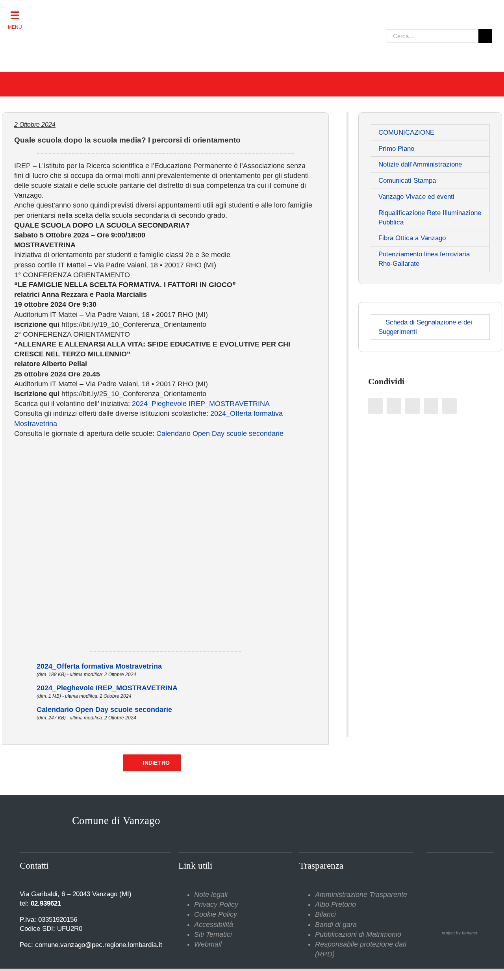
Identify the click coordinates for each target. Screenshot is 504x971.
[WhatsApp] (431, 406)
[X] (394, 406)
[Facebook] (375, 406)
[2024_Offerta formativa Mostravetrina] (25, 666)
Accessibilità (213, 924)
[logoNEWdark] (110, 12)
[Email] (449, 406)
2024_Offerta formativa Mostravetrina (99, 666)
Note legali (211, 895)
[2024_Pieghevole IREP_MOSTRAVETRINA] (25, 688)
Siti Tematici (213, 934)
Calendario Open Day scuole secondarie (220, 433)
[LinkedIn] (412, 406)
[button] (15, 15)
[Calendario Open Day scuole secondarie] (25, 709)
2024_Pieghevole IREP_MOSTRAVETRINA (201, 404)
